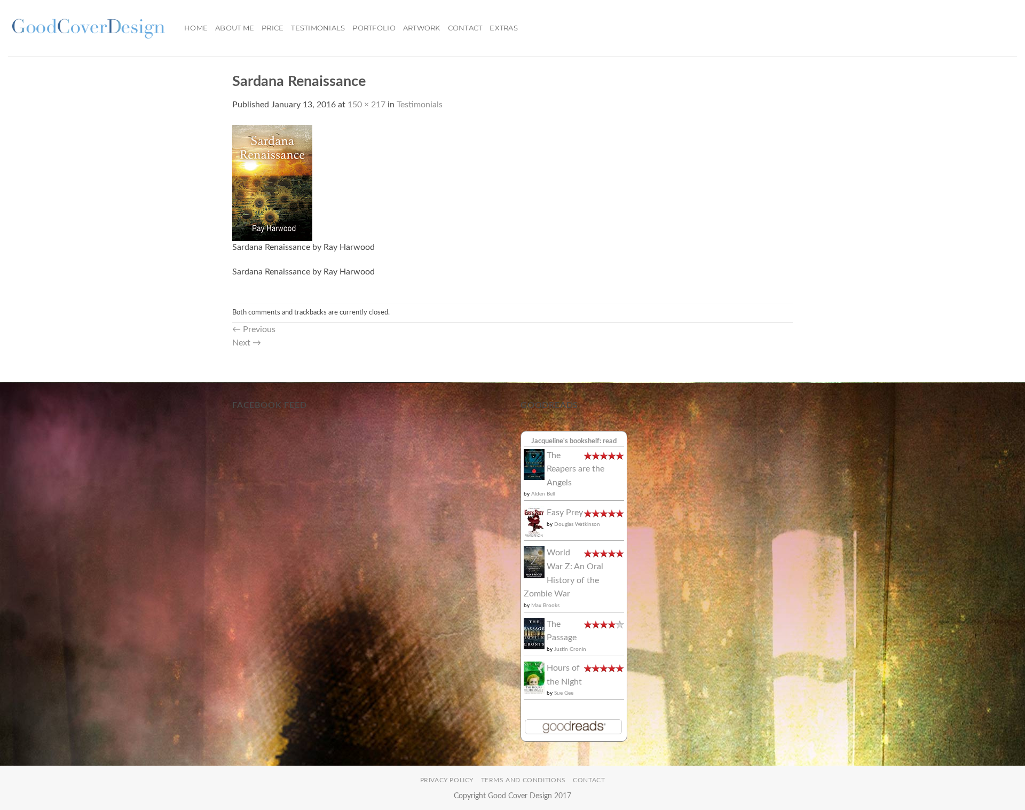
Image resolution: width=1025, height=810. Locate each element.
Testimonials (318, 28)
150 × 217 (366, 104)
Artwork (421, 28)
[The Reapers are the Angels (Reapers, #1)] (534, 464)
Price (272, 28)
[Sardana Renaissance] (272, 182)
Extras (504, 28)
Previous (253, 329)
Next (246, 343)
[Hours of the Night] (534, 677)
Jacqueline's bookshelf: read (574, 441)
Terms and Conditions (523, 780)
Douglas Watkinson (577, 524)
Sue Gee (563, 693)
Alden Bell (543, 494)
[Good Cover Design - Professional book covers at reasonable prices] (88, 28)
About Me (234, 28)
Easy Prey (565, 512)
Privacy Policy (447, 780)
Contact (465, 28)
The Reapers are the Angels (575, 469)
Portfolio (373, 28)
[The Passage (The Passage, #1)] (534, 633)
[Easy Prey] (534, 521)
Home (196, 28)
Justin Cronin (570, 649)
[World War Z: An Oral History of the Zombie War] (534, 561)
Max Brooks (545, 605)
